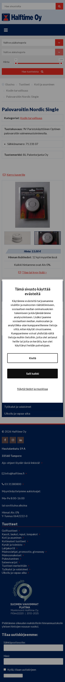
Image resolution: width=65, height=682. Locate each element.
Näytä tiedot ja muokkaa (32, 388)
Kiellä (32, 358)
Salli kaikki (32, 373)
